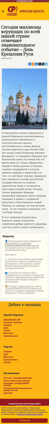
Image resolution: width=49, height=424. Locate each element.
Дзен (6, 328)
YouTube (7, 362)
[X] (39, 64)
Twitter (7, 330)
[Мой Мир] (36, 64)
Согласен (24, 421)
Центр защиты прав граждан (17, 381)
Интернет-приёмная (13, 322)
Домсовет (8, 393)
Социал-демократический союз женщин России (18, 389)
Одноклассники (10, 336)
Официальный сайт (12, 320)
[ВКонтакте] (29, 64)
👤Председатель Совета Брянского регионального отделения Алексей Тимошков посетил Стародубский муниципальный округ (21, 245)
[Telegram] (46, 64)
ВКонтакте (8, 333)
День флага (9, 255)
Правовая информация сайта (29, 414)
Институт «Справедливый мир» (18, 378)
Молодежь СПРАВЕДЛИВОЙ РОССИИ (16, 384)
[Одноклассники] (33, 64)
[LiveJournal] (43, 64)
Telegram (8, 325)
